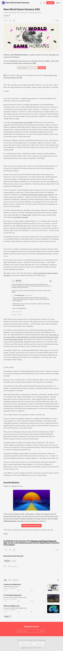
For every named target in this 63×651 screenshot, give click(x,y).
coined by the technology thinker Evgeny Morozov (38, 195)
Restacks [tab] (13, 561)
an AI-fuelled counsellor (20, 217)
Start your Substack (27, 644)
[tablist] (10, 560)
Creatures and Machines (12, 584)
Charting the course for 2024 (11, 586)
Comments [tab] (7, 561)
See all (7, 616)
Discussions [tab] (15, 580)
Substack (24, 647)
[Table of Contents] (2, 325)
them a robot (27, 215)
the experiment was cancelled (23, 122)
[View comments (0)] (10, 20)
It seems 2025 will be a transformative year (15, 597)
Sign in (58, 3)
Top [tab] (5, 580)
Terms (34, 640)
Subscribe (50, 3)
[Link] (1, 482)
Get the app (39, 644)
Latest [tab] (9, 580)
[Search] (40, 2)
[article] (31, 587)
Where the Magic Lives (12, 606)
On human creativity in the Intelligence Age (15, 608)
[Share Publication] (44, 2)
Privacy (30, 640)
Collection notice (41, 640)
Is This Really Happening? (13, 595)
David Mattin (7, 15)
